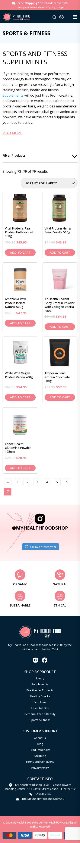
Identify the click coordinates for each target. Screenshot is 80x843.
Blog (40, 744)
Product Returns (40, 750)
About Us (40, 738)
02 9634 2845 (43, 794)
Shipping (40, 756)
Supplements (40, 684)
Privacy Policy (40, 767)
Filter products (14, 155)
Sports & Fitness (40, 720)
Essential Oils (40, 708)
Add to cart (20, 252)
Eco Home (40, 702)
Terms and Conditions (40, 762)
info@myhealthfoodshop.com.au (43, 799)
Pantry (40, 678)
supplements (13, 95)
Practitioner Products (40, 690)
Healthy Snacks (40, 696)
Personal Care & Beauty (40, 714)
